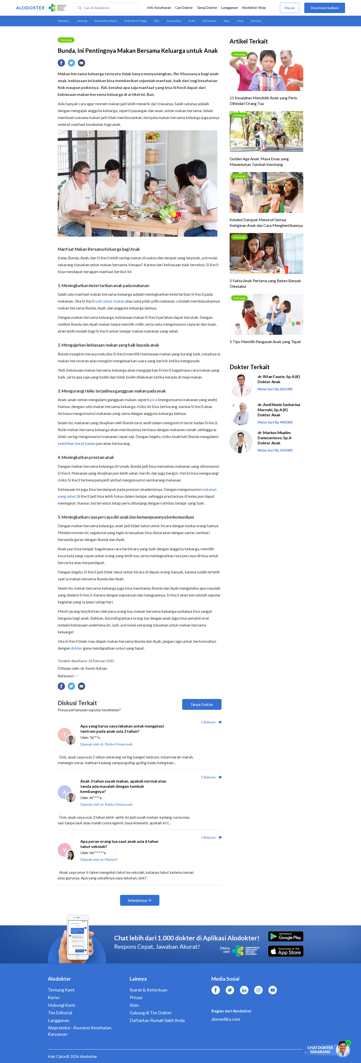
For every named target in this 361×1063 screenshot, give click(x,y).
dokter (76, 648)
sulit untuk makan (110, 301)
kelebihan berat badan (77, 443)
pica (153, 399)
